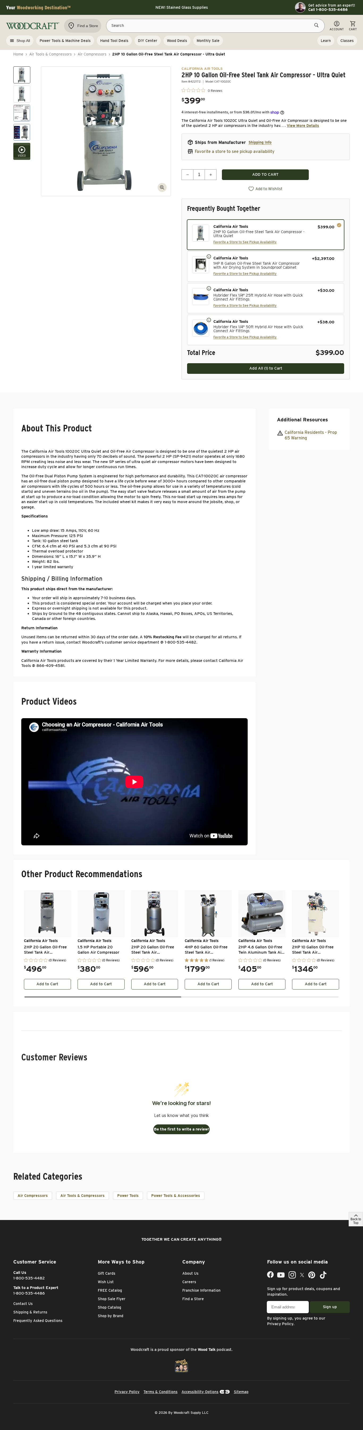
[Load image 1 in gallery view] (21, 74)
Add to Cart (47, 984)
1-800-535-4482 (29, 1278)
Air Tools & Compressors (50, 54)
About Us (190, 1273)
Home (18, 54)
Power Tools (128, 1195)
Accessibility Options (200, 1392)
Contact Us (23, 1303)
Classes (347, 40)
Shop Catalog (109, 1307)
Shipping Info (260, 142)
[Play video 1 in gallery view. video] (21, 151)
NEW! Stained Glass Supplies (181, 7)
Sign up (330, 1306)
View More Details (303, 125)
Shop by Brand (110, 1316)
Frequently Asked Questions (37, 1320)
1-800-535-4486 (29, 1293)
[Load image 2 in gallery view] (21, 93)
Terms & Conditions (160, 1392)
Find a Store (193, 1299)
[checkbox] (265, 235)
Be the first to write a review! (181, 1129)
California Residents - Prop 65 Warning (311, 435)
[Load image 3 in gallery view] (21, 113)
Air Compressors (92, 54)
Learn (326, 40)
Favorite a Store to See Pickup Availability (245, 242)
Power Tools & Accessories (175, 1195)
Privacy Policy (280, 1323)
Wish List (106, 1282)
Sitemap (241, 1392)
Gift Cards (106, 1273)
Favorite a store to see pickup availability (235, 151)
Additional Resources (302, 420)
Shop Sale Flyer (111, 1299)
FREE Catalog (110, 1290)
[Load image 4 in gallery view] (21, 132)
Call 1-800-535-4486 (328, 9)
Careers (189, 1282)
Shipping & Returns (30, 1312)
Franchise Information (201, 1290)
